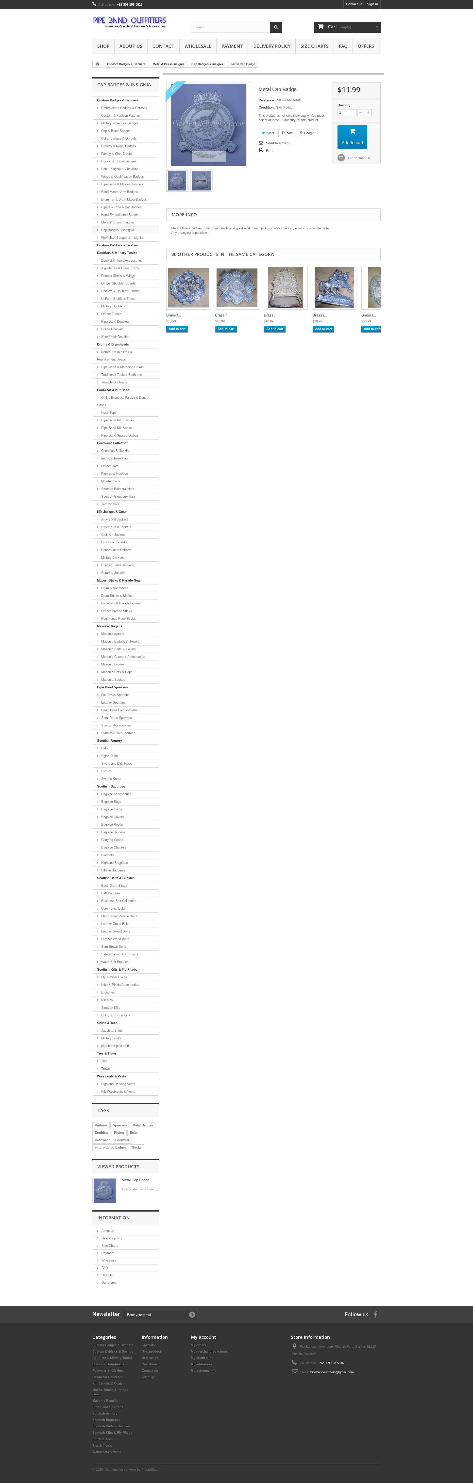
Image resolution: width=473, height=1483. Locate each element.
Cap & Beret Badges (115, 131)
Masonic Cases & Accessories (122, 657)
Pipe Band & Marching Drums (122, 367)
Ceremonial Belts (113, 908)
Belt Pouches (110, 893)
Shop (103, 46)
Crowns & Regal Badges (118, 146)
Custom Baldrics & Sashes (117, 245)
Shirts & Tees (107, 1023)
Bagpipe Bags (110, 802)
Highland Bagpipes (114, 863)
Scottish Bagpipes (111, 786)
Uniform (101, 1125)
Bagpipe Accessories (115, 794)
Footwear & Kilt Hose (113, 390)
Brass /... (173, 315)
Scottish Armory (109, 740)
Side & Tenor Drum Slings (119, 954)
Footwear (122, 1140)
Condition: (267, 107)
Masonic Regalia (109, 626)
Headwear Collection (112, 443)
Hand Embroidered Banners (120, 215)
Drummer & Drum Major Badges (123, 199)
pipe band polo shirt (114, 1046)
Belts (133, 1133)
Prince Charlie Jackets (117, 565)
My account (203, 1337)
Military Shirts (110, 1038)
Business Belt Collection (118, 901)
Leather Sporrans (113, 702)
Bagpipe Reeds (111, 824)
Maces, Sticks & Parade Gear (119, 580)
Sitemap (148, 1377)
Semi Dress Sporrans (116, 718)
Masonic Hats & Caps (116, 672)
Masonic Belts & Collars (118, 649)
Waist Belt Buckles (114, 962)
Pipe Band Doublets (115, 321)
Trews (105, 1069)
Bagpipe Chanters (113, 847)
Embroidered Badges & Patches (123, 108)
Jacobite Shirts (111, 1030)
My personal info (204, 1371)
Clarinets (107, 855)
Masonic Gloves (112, 664)
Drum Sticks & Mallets (117, 596)
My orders (198, 1345)
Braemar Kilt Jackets (115, 527)
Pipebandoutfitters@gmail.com (332, 1372)
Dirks (104, 748)
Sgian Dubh (109, 756)
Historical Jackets (113, 542)
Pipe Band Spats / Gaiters (119, 435)
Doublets (101, 1133)
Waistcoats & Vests (111, 1076)
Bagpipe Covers (112, 817)
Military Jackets (112, 557)
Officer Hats (109, 466)
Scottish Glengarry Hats (117, 496)
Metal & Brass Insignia (117, 222)
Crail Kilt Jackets (113, 534)
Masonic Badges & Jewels (119, 641)
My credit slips (202, 1358)
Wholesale (198, 46)
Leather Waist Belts (114, 939)
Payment (232, 46)
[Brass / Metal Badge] (177, 180)
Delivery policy (271, 46)
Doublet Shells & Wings (117, 276)
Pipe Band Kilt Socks (116, 428)
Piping (119, 1133)
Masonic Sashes (112, 679)
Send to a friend (278, 143)
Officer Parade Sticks (116, 611)
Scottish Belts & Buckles (116, 878)
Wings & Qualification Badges (122, 176)
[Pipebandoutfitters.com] (138, 23)
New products (152, 1351)
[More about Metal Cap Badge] (104, 1190)
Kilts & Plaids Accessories (119, 985)
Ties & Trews (107, 1053)
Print (269, 150)
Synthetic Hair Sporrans (117, 733)
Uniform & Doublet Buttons (119, 291)
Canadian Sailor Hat (115, 451)
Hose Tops (108, 412)
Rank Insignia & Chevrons (119, 169)
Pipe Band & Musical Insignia (121, 184)
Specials (148, 1345)
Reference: (267, 100)
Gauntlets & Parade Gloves (120, 603)
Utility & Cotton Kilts (115, 1015)
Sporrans (120, 1125)
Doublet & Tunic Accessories (121, 260)
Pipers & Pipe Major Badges (121, 207)
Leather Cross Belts (115, 924)
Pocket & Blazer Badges (118, 161)
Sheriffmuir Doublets (115, 337)
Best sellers (150, 1358)
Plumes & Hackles (114, 473)
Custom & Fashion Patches (120, 115)
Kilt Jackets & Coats (112, 512)
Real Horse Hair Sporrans (118, 710)
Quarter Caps (110, 481)
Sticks (136, 1147)
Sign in (372, 4)
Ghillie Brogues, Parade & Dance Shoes (122, 401)
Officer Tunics (110, 314)
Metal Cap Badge (136, 1180)
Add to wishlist (358, 158)
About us (130, 46)
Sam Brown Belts (113, 946)
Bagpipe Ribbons (112, 832)
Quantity (344, 105)
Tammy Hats (109, 504)
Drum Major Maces (114, 588)
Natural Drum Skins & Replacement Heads (114, 355)
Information (113, 1218)
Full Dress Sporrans (115, 695)
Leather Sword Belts (115, 931)
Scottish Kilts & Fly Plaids (117, 969)
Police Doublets (112, 329)
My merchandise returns (209, 1351)
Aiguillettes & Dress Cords (119, 268)
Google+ (309, 133)
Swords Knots (110, 779)
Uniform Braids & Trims (117, 298)
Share (288, 133)
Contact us (354, 4)
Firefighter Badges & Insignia (121, 237)
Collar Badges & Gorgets (118, 138)
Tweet (269, 133)
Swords (106, 771)
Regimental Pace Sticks (118, 618)
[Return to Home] (97, 64)
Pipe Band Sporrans (112, 687)
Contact (163, 46)
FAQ (343, 46)
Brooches (107, 992)
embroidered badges (110, 1147)
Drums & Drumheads (113, 344)
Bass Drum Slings (113, 885)
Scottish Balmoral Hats (117, 489)
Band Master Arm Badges (119, 192)
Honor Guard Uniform (115, 550)
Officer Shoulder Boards (117, 283)
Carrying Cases (111, 840)
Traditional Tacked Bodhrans (121, 375)
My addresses (201, 1364)
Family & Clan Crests (116, 154)
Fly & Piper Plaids (113, 977)
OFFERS (366, 46)
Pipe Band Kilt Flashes (117, 420)
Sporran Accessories (115, 725)
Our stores (109, 1282)
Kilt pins (106, 1000)
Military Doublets (112, 306)
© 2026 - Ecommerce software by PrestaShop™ (126, 1469)
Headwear (102, 1140)
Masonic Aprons (112, 634)
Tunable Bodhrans (113, 382)
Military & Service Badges (119, 123)
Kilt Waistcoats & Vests (117, 1091)
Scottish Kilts (110, 1008)
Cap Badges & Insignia (117, 230)
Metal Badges (143, 1125)
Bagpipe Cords (111, 809)
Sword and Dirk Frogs (116, 763)
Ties (103, 1061)
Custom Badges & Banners (117, 100)
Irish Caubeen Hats (114, 458)
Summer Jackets (113, 573)
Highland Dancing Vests (117, 1084)
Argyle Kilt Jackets (114, 519)
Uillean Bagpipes (112, 870)
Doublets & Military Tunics (117, 253)
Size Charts (315, 46)
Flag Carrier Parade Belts (118, 916)
